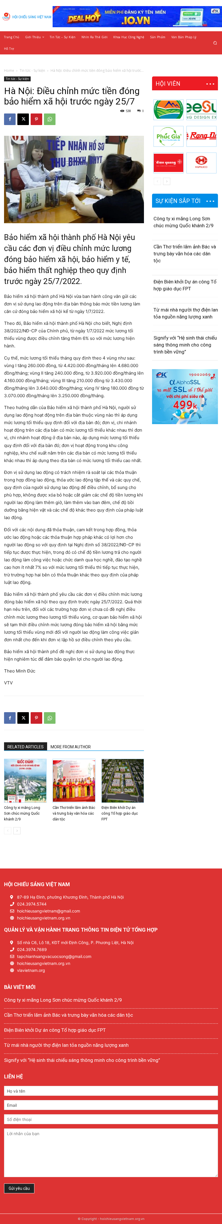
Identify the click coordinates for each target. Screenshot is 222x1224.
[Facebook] (10, 119)
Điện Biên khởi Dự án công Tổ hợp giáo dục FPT (119, 813)
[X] (23, 119)
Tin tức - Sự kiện (32, 70)
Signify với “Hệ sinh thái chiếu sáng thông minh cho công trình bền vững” (185, 345)
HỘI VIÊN (168, 83)
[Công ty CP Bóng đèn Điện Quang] (168, 163)
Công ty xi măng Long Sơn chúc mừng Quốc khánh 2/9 (22, 813)
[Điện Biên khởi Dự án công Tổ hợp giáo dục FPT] (123, 780)
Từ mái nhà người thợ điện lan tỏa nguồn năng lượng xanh (66, 1045)
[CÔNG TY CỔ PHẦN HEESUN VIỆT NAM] (201, 110)
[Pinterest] (36, 119)
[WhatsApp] (50, 119)
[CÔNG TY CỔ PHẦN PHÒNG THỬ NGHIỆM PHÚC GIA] (168, 136)
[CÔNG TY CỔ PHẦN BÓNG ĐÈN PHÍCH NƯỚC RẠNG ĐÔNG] (201, 136)
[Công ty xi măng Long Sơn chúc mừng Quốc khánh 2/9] (25, 780)
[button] (215, 42)
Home (9, 70)
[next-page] (17, 830)
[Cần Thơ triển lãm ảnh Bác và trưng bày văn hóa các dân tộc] (74, 780)
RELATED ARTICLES (26, 747)
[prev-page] (7, 830)
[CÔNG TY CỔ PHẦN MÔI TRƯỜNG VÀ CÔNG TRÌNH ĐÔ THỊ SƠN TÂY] (168, 110)
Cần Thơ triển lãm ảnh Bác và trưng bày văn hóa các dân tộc (74, 813)
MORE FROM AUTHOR (71, 747)
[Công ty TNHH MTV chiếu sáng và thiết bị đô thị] (201, 163)
